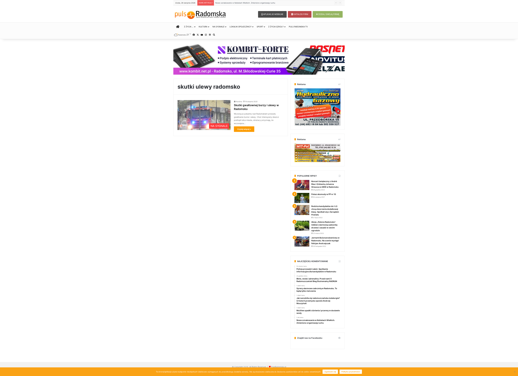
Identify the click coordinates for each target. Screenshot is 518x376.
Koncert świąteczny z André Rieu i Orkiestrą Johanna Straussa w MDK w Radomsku (325, 184)
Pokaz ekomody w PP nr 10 (323, 194)
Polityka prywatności (350, 371)
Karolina (239, 102)
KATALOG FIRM (300, 14)
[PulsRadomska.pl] (200, 14)
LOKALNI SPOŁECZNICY (240, 26)
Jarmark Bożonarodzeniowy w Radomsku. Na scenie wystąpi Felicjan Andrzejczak (325, 241)
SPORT (260, 26)
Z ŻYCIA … (188, 26)
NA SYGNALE (218, 26)
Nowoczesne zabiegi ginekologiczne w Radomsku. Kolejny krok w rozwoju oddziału (250, 3)
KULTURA (203, 26)
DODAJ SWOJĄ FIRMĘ (328, 14)
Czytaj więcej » (244, 129)
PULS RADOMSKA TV (298, 26)
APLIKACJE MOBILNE (273, 14)
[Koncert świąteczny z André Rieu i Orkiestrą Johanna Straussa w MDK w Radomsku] (301, 185)
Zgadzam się (330, 371)
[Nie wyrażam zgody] (514, 371)
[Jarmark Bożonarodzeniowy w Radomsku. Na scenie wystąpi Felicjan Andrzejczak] (301, 241)
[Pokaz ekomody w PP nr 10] (301, 198)
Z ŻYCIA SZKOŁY (276, 26)
